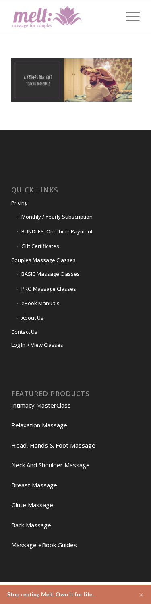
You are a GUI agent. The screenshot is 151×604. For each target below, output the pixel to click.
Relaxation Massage (39, 425)
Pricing (19, 202)
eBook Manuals (40, 303)
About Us (32, 317)
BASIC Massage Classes (50, 273)
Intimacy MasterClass (41, 405)
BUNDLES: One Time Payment (57, 231)
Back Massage (31, 525)
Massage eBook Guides (44, 545)
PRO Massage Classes (48, 288)
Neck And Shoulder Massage (50, 465)
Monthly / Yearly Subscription (57, 216)
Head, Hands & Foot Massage (53, 445)
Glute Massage (32, 505)
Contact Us (24, 331)
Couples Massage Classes (43, 260)
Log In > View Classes (37, 344)
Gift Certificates (40, 246)
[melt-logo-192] (62, 16)
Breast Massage (34, 485)
